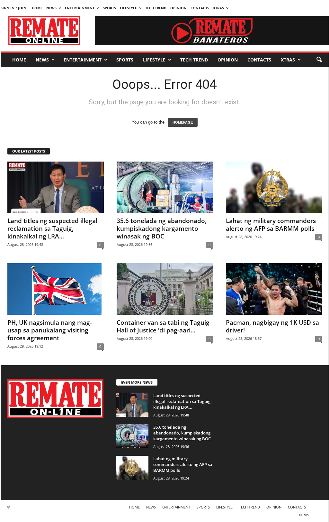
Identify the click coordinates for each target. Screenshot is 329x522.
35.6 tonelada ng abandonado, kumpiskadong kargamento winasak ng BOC (162, 228)
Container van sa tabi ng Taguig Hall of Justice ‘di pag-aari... (163, 326)
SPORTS (109, 7)
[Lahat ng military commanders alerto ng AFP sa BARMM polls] (274, 187)
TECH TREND (155, 7)
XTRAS (218, 7)
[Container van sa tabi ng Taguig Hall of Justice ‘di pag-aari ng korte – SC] (165, 289)
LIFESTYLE (128, 7)
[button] (319, 60)
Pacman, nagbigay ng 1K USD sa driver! (272, 326)
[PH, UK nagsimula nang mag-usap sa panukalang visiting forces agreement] (55, 289)
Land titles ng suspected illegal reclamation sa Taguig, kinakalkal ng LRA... (52, 228)
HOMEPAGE (183, 122)
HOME (37, 7)
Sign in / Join (13, 7)
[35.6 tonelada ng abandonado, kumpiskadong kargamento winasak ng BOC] (165, 187)
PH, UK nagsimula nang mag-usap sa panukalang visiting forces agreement (49, 330)
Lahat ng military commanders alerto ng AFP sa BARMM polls (271, 225)
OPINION (178, 7)
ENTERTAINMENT (79, 7)
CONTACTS (200, 7)
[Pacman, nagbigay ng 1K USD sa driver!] (274, 289)
